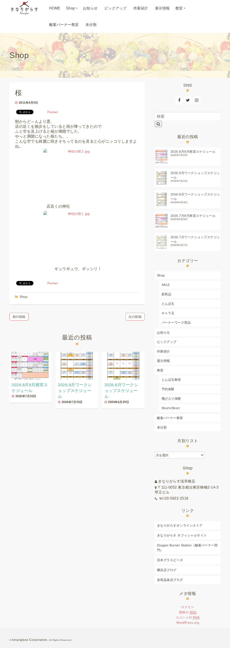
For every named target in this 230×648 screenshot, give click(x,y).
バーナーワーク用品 (176, 322)
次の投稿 (135, 316)
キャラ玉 (168, 313)
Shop (23, 296)
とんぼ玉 (168, 303)
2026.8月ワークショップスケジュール (195, 197)
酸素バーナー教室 (170, 418)
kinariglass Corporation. (30, 639)
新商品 (166, 294)
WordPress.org (187, 622)
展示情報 (163, 361)
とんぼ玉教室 (171, 379)
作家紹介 (163, 351)
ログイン (187, 607)
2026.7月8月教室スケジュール (193, 215)
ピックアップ (167, 342)
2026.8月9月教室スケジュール (193, 151)
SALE (165, 285)
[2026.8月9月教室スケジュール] (30, 366)
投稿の (188, 612)
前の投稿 (19, 316)
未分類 (162, 427)
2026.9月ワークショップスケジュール (195, 175)
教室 (160, 370)
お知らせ (163, 332)
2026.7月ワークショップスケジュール (195, 239)
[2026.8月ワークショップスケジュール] (123, 366)
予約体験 (168, 389)
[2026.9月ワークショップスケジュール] (76, 366)
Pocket (52, 112)
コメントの (188, 617)
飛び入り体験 (171, 398)
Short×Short (170, 408)
